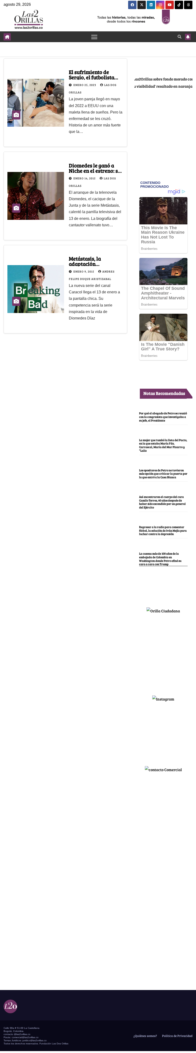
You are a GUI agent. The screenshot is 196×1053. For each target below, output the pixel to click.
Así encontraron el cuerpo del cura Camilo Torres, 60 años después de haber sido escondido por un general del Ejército (162, 502)
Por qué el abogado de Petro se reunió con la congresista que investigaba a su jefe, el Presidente (163, 416)
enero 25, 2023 (85, 85)
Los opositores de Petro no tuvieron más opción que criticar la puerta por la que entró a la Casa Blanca (163, 473)
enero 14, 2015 (84, 178)
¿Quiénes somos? (145, 1036)
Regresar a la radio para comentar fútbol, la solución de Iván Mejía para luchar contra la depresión (163, 530)
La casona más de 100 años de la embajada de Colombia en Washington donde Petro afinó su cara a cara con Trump (160, 559)
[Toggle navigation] (94, 36)
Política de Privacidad (176, 1036)
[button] (179, 36)
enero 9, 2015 (84, 271)
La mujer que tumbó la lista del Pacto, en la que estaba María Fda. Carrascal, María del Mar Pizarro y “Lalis (163, 445)
